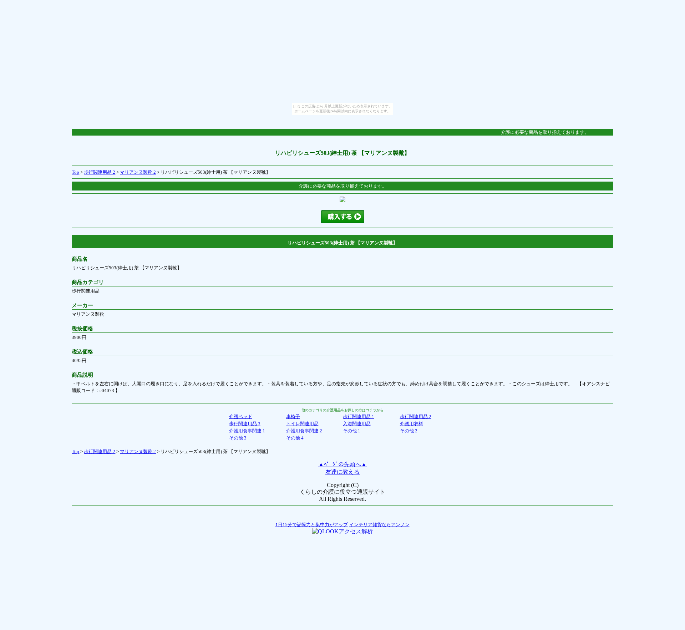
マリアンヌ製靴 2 (138, 172)
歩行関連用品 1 (358, 416)
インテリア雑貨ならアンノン (379, 524)
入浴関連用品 (357, 423)
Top (75, 172)
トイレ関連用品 (302, 423)
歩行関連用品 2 (99, 172)
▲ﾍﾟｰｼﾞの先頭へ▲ (342, 464)
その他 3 (238, 438)
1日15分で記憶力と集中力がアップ (311, 524)
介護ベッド (240, 416)
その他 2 (408, 430)
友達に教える (342, 472)
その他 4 (295, 438)
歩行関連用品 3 (244, 423)
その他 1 (351, 430)
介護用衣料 (411, 423)
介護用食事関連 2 (304, 430)
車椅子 (293, 416)
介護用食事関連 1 (247, 430)
